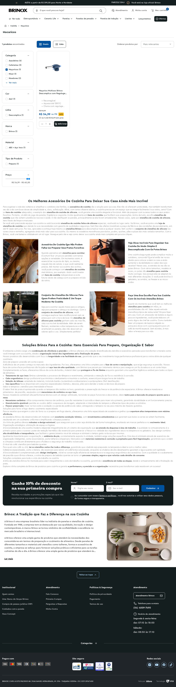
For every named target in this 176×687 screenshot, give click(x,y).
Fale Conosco (52, 594)
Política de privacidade (101, 594)
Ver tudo (16, 19)
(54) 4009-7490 (142, 607)
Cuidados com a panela (13, 609)
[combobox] (157, 44)
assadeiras (83, 232)
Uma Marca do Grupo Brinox (15, 599)
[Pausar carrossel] (16, 3)
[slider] (27, 179)
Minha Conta (52, 609)
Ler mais (8, 559)
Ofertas (162, 19)
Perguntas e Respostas (56, 604)
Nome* (74, 483)
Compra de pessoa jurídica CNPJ (17, 604)
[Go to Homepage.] (7, 26)
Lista (61, 44)
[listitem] (149, 665)
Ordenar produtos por (127, 44)
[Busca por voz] (36, 10)
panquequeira (155, 326)
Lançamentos (144, 19)
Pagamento (95, 599)
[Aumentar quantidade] (49, 124)
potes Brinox (134, 268)
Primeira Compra (53, 599)
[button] (88, 643)
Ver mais (12, 83)
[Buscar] (101, 10)
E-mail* (109, 483)
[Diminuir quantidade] (42, 124)
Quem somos (8, 594)
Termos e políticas (107, 496)
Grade (46, 44)
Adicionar (62, 124)
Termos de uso (96, 604)
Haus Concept (8, 614)
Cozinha (13, 26)
